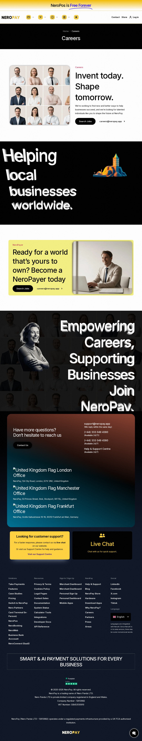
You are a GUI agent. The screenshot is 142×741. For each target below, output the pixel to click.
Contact (115, 17)
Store (124, 17)
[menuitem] (30, 17)
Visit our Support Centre (40, 554)
